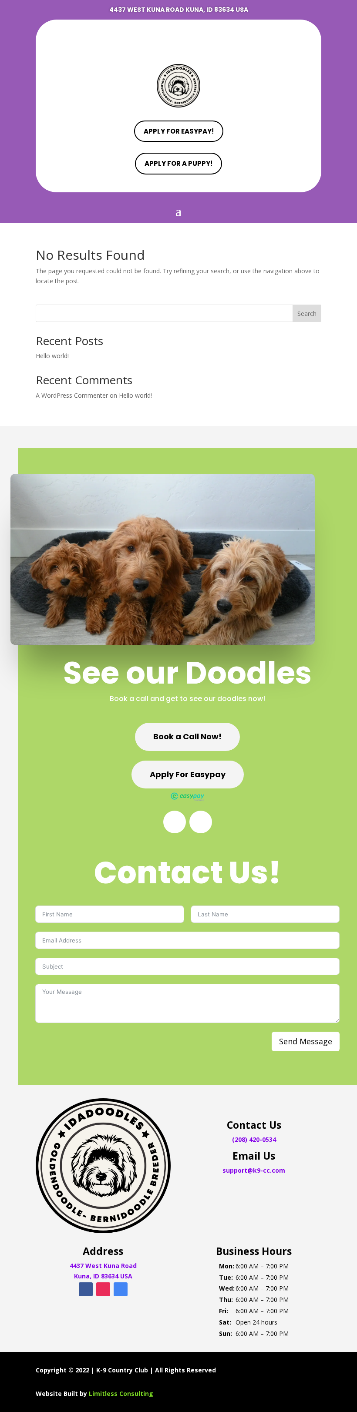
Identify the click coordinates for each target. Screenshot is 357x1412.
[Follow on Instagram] (178, 39)
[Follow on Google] (196, 39)
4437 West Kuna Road (103, 1265)
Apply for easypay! (179, 131)
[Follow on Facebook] (161, 39)
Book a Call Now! (187, 736)
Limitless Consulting (121, 1393)
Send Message (305, 1041)
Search (307, 313)
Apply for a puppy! (178, 163)
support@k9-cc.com (253, 1170)
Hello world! (52, 356)
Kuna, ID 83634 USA (103, 1276)
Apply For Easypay (188, 774)
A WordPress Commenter (72, 395)
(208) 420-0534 (254, 1139)
